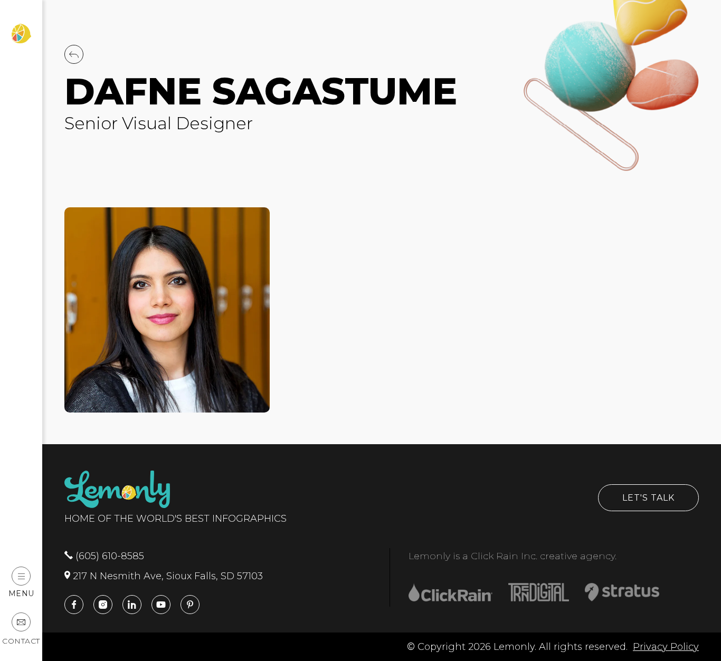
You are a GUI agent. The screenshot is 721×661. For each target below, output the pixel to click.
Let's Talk (648, 498)
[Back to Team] (73, 60)
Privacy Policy (666, 647)
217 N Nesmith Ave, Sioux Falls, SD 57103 (166, 576)
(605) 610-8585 (108, 556)
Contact (21, 641)
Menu (21, 593)
